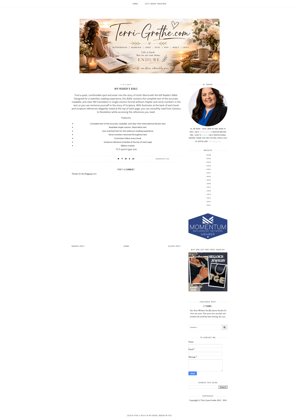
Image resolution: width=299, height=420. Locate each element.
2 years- (207, 306)
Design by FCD (165, 415)
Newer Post (78, 246)
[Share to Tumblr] (129, 159)
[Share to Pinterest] (126, 159)
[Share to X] (118, 159)
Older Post (174, 246)
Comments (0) (162, 159)
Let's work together (155, 4)
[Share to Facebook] (122, 159)
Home (135, 4)
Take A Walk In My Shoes (145, 415)
